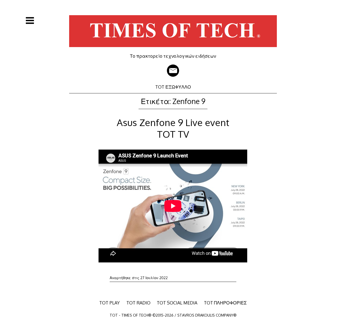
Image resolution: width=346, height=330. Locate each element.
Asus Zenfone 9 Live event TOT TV (173, 128)
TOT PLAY (109, 302)
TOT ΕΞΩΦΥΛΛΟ (173, 87)
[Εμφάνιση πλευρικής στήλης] (30, 20)
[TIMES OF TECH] (173, 49)
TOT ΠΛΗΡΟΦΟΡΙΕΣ (225, 302)
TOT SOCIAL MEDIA (177, 302)
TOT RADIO (138, 302)
